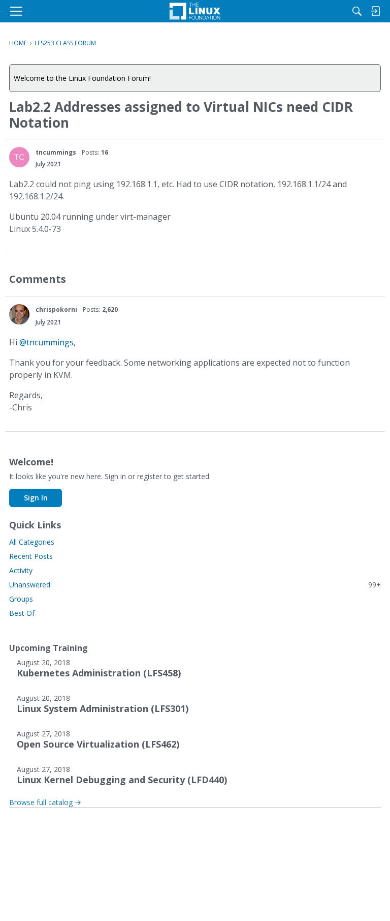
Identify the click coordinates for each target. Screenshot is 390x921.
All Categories (31, 542)
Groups (21, 599)
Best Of (22, 613)
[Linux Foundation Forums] (195, 11)
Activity (20, 570)
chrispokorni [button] (56, 309)
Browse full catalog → (45, 802)
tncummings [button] (56, 152)
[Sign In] (375, 11)
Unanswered (195, 584)
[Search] (357, 11)
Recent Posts (31, 556)
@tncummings (46, 342)
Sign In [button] (36, 497)
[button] (19, 157)
